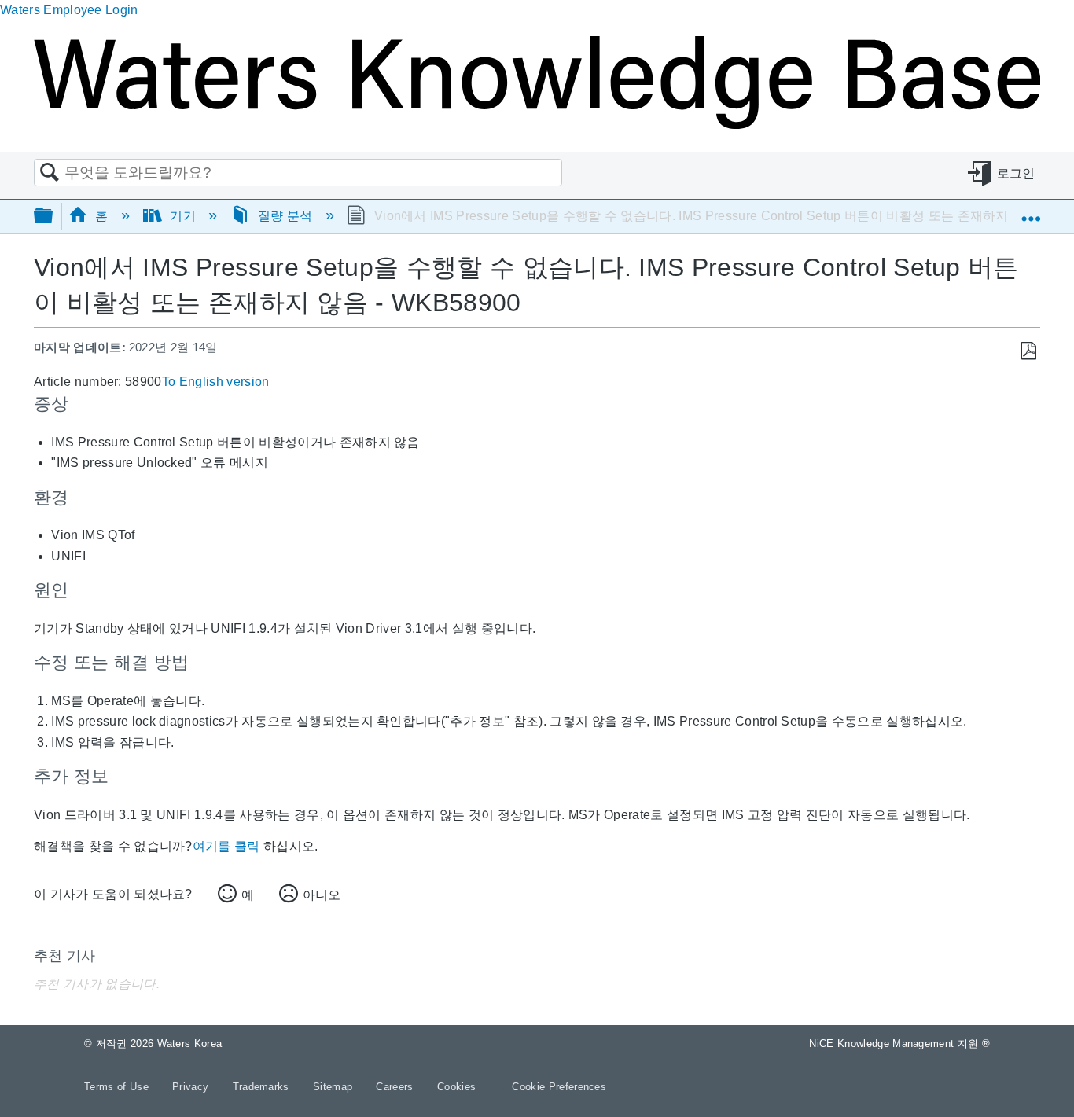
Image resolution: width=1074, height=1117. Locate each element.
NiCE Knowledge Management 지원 (899, 1043)
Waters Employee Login (69, 10)
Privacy (192, 1087)
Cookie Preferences (559, 1087)
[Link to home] (537, 124)
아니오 (321, 895)
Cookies (456, 1087)
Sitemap (334, 1087)
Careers (396, 1087)
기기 (183, 215)
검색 (49, 173)
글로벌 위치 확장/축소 (1030, 211)
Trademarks (263, 1087)
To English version (216, 381)
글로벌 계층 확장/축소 (53, 216)
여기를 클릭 (226, 846)
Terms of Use (118, 1087)
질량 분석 (284, 215)
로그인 (1016, 173)
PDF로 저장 (1028, 351)
